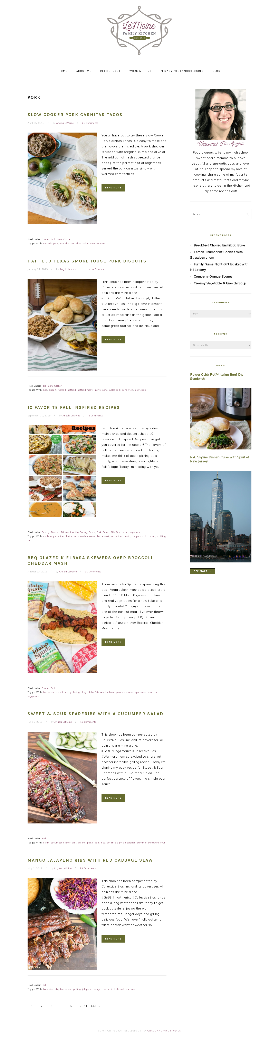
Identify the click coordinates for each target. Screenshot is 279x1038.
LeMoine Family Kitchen (139, 31)
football (62, 389)
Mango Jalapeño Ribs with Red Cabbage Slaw (90, 860)
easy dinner (62, 692)
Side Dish (116, 532)
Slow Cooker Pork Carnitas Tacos (75, 114)
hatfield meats (85, 389)
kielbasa (110, 692)
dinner (66, 842)
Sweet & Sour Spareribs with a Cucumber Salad (96, 713)
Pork (53, 239)
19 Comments (88, 868)
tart (30, 540)
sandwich (127, 389)
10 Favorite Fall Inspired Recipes (74, 407)
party (98, 389)
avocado (47, 243)
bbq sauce (49, 692)
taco (92, 243)
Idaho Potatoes (96, 692)
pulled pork (114, 389)
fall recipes (116, 536)
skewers (129, 692)
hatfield (71, 389)
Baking (46, 532)
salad (145, 536)
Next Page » (89, 1006)
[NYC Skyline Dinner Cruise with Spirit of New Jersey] (220, 517)
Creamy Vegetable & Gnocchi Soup (220, 283)
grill (74, 842)
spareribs (130, 842)
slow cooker (82, 243)
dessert (105, 536)
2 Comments (95, 415)
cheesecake (93, 536)
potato (119, 692)
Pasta (92, 532)
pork (55, 243)
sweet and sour (156, 842)
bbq (45, 389)
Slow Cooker (64, 239)
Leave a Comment (96, 269)
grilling (82, 692)
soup (125, 532)
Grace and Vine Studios (164, 1031)
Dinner (45, 239)
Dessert (55, 532)
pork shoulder (67, 243)
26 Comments (90, 123)
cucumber (56, 842)
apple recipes (57, 536)
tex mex (100, 243)
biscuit (52, 389)
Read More (113, 187)
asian (46, 842)
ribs (103, 842)
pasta (127, 536)
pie (133, 536)
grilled (73, 692)
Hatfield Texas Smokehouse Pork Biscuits (87, 261)
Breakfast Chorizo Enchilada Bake (219, 245)
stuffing (161, 536)
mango (96, 989)
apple (46, 536)
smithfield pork (115, 842)
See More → (202, 571)
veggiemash (34, 696)
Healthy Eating (78, 532)
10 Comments (93, 571)
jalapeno (86, 989)
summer (152, 692)
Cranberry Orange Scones (213, 276)
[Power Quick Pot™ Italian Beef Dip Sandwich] (220, 419)
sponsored (140, 692)
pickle (90, 842)
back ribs (48, 989)
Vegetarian (136, 532)
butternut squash (76, 536)
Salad (106, 532)
